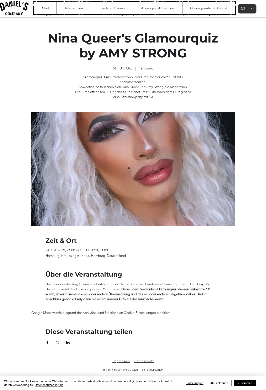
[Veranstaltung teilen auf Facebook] (47, 342)
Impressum (121, 361)
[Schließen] (261, 383)
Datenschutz (144, 361)
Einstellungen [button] (194, 383)
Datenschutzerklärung (49, 385)
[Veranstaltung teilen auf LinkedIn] (68, 342)
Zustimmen (245, 383)
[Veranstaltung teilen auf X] (58, 342)
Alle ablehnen (219, 383)
